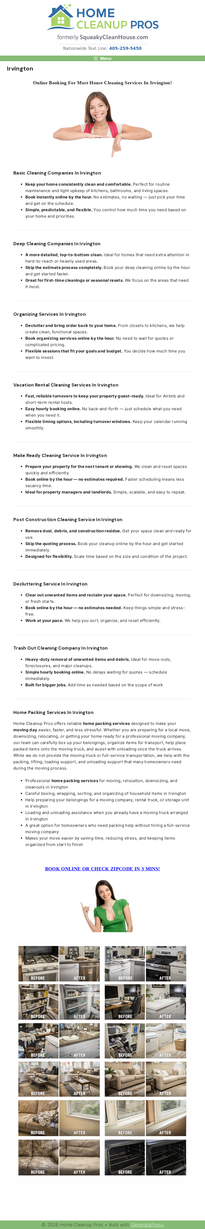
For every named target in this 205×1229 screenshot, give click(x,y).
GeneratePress (147, 1224)
